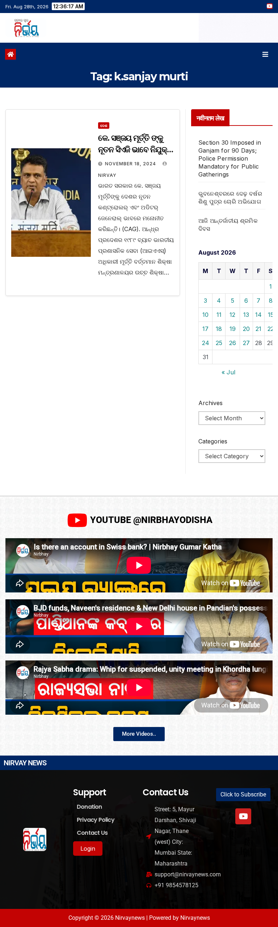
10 (205, 314)
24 (205, 342)
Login (87, 848)
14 (258, 314)
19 (232, 328)
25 (219, 342)
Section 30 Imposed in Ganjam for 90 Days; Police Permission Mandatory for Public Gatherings (229, 158)
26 (232, 342)
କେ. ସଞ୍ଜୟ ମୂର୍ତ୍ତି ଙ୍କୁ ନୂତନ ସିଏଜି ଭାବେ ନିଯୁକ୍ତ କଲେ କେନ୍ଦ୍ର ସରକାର (135, 149)
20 (246, 328)
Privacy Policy (95, 820)
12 (232, 314)
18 (219, 328)
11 (219, 314)
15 (271, 314)
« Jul (228, 372)
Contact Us (92, 833)
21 (258, 328)
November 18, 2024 (131, 163)
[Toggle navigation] (265, 54)
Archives (210, 403)
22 (271, 328)
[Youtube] (243, 816)
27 (246, 342)
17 (205, 328)
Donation (89, 807)
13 (246, 314)
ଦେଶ (103, 125)
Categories (212, 441)
